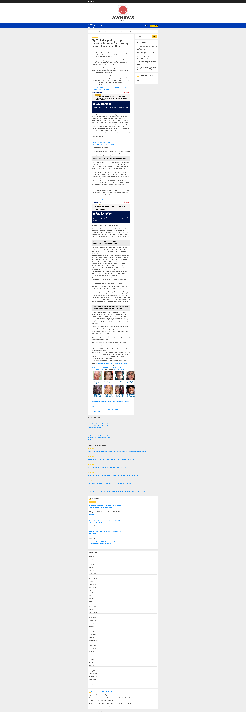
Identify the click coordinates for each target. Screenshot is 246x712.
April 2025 (91, 601)
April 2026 (91, 567)
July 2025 (91, 592)
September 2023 (93, 648)
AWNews (123, 17)
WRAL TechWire (124, 365)
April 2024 (91, 629)
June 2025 (91, 595)
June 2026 (91, 562)
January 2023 (92, 671)
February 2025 (92, 606)
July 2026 (91, 559)
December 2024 (93, 612)
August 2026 (92, 556)
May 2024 (91, 626)
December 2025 (93, 579)
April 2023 (91, 662)
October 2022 (92, 679)
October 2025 (92, 584)
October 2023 (92, 645)
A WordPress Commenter (143, 79)
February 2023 (92, 668)
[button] (148, 26)
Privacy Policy (91, 27)
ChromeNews (115, 711)
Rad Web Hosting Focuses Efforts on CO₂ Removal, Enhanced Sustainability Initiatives (110, 703)
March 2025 (92, 604)
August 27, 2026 (91, 430)
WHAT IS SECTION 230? (98, 141)
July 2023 (91, 654)
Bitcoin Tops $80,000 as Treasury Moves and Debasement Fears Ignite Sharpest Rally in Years (116, 491)
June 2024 (91, 623)
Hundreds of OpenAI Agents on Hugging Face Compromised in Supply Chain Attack (147, 62)
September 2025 (93, 587)
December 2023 (93, 640)
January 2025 (92, 609)
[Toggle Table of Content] (93, 139)
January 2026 (92, 576)
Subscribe (155, 25)
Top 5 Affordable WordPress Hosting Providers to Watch (103, 695)
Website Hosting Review (101, 691)
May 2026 (91, 565)
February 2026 (92, 573)
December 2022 (93, 673)
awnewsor (94, 48)
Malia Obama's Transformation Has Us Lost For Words (97, 395)
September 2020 (93, 682)
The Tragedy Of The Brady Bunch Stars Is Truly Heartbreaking (131, 395)
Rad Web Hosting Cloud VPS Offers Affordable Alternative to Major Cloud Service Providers (111, 697)
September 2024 (93, 620)
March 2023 (92, 665)
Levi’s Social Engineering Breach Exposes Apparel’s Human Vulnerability (147, 68)
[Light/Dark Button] (146, 25)
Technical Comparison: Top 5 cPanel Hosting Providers (102, 700)
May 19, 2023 (99, 48)
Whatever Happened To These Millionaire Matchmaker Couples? (108, 395)
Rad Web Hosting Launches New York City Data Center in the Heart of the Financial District (111, 706)
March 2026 (92, 570)
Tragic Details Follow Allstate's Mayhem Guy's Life (119, 381)
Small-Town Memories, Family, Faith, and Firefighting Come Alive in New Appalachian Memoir (99, 425)
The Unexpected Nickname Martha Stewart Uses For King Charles (97, 382)
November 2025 (93, 581)
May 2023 (91, 659)
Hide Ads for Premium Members (96, 26)
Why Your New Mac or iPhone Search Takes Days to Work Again (107, 467)
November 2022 (93, 676)
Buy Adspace (91, 24)
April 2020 (91, 685)
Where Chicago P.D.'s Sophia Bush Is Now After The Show (108, 381)
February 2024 (92, 634)
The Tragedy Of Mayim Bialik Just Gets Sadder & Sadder (130, 381)
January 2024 (92, 637)
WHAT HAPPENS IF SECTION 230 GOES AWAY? (104, 144)
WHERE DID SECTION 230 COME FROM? (103, 143)
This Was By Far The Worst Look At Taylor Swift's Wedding (119, 395)
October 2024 (92, 618)
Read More (91, 514)
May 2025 (91, 598)
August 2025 (92, 590)
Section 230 (126, 69)
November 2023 (93, 643)
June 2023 (91, 657)
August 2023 (92, 651)
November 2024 (93, 615)
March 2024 (92, 631)
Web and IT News (95, 37)
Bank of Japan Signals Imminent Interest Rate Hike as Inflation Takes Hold (99, 437)
